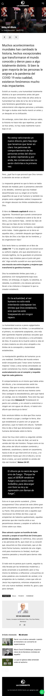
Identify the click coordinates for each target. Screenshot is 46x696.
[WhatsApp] (10, 37)
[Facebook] (4, 37)
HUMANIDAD (29, 596)
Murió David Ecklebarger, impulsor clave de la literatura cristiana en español (27, 651)
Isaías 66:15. (22, 493)
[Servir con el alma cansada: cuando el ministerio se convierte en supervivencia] (7, 641)
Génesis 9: (20, 400)
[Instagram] (25, 625)
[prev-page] (3, 670)
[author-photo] (23, 613)
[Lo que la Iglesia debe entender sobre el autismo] (7, 662)
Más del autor (23, 634)
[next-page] (7, 670)
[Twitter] (16, 37)
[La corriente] (23, 3)
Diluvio (14, 596)
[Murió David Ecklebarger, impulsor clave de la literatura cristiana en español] (7, 652)
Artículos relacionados (9, 634)
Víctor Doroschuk (9, 30)
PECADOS (21, 596)
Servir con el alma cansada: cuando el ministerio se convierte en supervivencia (28, 641)
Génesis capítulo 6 (19, 211)
